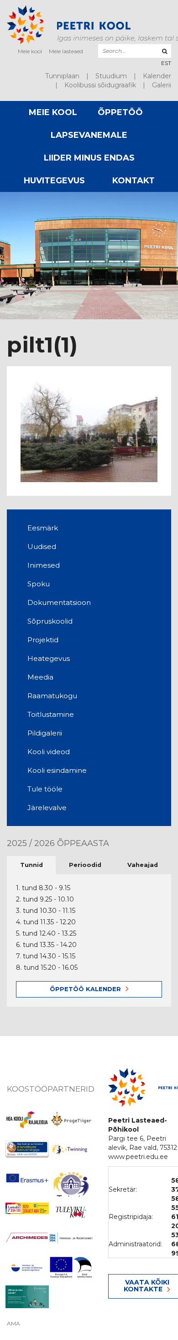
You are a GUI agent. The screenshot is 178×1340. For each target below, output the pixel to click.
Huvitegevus (54, 181)
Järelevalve (47, 807)
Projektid (42, 639)
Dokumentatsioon (59, 602)
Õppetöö (120, 112)
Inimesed (43, 565)
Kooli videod (48, 751)
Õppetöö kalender (85, 988)
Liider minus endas (89, 158)
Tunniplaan (62, 76)
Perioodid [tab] (85, 864)
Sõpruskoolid (50, 621)
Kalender (157, 76)
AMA (13, 1323)
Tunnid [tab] (31, 864)
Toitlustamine (50, 714)
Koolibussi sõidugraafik (100, 85)
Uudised (41, 546)
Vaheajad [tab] (142, 864)
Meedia (40, 677)
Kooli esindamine (57, 770)
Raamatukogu (52, 695)
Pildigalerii (44, 733)
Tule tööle (45, 789)
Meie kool (30, 51)
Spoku (38, 583)
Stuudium (111, 76)
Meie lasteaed (66, 51)
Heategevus (48, 658)
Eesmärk (42, 528)
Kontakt (133, 181)
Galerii (161, 85)
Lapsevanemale (89, 135)
